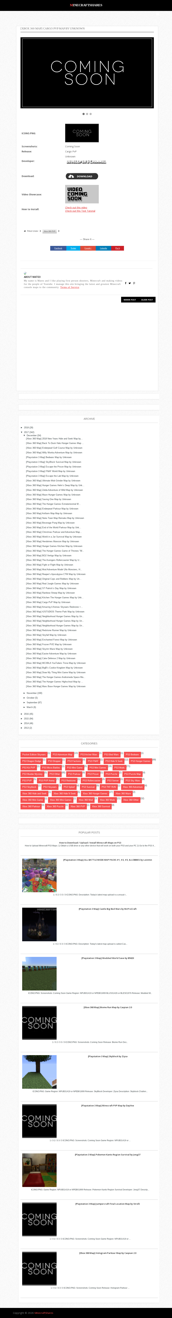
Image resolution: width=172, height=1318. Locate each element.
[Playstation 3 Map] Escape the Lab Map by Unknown (52, 476)
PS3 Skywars (50, 787)
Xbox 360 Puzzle (55, 806)
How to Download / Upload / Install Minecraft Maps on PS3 (90, 842)
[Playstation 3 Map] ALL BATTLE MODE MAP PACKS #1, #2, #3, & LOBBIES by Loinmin (107, 859)
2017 (26, 432)
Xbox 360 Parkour (31, 806)
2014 (26, 723)
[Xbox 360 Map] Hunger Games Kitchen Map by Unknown (54, 546)
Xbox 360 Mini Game (32, 800)
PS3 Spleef (69, 787)
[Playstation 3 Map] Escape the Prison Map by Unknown (53, 466)
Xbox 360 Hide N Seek (65, 793)
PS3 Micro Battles (51, 767)
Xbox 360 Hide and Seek (34, 793)
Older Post (147, 299)
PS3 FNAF (93, 761)
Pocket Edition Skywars (34, 754)
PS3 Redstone (68, 780)
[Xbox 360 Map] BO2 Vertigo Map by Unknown (48, 555)
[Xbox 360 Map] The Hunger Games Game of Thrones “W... (55, 551)
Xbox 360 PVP (49, 231)
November (32, 693)
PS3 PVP (27, 780)
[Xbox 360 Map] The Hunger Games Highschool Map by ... (54, 681)
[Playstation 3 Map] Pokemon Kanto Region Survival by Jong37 (107, 1154)
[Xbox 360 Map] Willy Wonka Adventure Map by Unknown (54, 452)
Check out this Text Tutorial (80, 210)
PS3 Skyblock (29, 787)
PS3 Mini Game (74, 767)
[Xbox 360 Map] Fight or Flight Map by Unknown (49, 565)
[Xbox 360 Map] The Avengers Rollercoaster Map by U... (53, 560)
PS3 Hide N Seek (114, 761)
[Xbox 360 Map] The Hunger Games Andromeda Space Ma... (55, 677)
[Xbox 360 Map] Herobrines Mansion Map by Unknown (52, 541)
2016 (26, 714)
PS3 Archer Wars (88, 754)
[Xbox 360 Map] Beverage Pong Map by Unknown (50, 523)
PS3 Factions (74, 761)
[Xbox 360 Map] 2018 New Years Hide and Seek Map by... (54, 438)
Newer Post (130, 299)
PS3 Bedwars (132, 754)
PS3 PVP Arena (46, 780)
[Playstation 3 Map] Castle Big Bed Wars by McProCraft (108, 908)
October (30, 698)
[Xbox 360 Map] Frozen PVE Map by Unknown (49, 644)
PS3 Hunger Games (140, 761)
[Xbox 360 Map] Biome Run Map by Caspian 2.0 (108, 1007)
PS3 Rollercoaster (91, 780)
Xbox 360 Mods (107, 800)
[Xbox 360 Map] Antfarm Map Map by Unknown (49, 513)
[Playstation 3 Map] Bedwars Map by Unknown (49, 457)
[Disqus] (87, 348)
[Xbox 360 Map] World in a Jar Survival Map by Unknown (54, 536)
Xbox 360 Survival (101, 806)
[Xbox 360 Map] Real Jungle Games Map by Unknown (52, 583)
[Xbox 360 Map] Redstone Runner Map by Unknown (51, 630)
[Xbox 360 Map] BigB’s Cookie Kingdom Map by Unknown (54, 667)
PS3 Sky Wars (133, 780)
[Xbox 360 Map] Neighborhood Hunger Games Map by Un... (55, 616)
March (30, 707)
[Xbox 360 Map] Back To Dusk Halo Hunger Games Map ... (55, 443)
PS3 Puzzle (111, 774)
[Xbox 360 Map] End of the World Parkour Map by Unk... (53, 527)
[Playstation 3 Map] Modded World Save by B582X (107, 958)
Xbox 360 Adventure (133, 787)
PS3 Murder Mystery (32, 774)
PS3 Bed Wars (111, 754)
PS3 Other (55, 774)
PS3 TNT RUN (109, 787)
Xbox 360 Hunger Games (95, 793)
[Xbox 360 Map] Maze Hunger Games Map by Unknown (53, 494)
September (32, 702)
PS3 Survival (88, 787)
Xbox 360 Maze (123, 793)
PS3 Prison (93, 774)
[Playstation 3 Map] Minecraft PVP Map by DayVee (107, 1105)
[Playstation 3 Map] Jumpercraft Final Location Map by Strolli (107, 1203)
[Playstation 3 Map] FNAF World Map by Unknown (50, 471)
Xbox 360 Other (131, 800)
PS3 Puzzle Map (132, 774)
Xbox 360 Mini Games (61, 800)
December (32, 435)
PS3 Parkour (74, 774)
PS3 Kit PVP (28, 767)
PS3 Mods (119, 767)
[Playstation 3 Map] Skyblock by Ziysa (107, 1056)
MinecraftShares (86, 5)
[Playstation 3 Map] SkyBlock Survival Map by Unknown (53, 462)
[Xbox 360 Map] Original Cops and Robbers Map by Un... (53, 579)
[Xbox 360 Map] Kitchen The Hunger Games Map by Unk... (55, 597)
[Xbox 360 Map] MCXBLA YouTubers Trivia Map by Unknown (56, 663)
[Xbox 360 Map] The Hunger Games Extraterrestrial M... (53, 504)
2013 (26, 728)
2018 (26, 427)
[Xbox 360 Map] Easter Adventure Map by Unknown (51, 653)
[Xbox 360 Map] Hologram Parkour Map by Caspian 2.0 (107, 1253)
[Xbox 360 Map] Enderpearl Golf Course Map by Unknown (54, 448)
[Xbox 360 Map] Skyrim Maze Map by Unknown (49, 649)
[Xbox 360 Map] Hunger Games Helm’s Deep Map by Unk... (55, 485)
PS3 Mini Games (98, 767)
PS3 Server (113, 780)
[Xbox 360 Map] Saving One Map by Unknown (48, 499)
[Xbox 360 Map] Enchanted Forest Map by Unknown (51, 639)
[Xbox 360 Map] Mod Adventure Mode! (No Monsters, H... (54, 569)
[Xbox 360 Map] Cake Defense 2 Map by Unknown (50, 658)
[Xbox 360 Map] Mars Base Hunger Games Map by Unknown (55, 686)
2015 (26, 718)
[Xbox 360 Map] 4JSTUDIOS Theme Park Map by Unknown (55, 611)
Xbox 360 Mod (86, 800)
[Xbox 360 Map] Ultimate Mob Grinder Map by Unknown (53, 480)
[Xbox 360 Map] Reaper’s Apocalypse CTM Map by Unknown (55, 574)
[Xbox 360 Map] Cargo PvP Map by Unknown (48, 602)
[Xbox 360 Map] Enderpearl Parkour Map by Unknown (52, 508)
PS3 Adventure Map (62, 754)
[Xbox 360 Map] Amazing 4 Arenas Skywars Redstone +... (54, 607)
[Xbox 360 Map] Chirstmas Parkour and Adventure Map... (54, 532)
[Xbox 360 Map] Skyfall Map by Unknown (46, 635)
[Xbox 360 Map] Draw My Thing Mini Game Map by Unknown (55, 672)
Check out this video (76, 207)
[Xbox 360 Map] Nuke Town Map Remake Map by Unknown (55, 518)
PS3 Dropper (54, 761)
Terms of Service (69, 287)
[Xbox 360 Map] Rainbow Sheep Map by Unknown (50, 593)
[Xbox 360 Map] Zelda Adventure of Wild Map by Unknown (54, 490)
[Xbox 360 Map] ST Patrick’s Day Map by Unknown (51, 588)
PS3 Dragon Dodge (31, 761)
